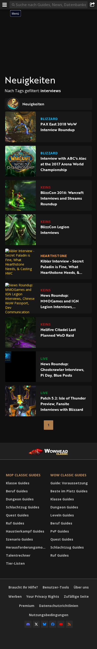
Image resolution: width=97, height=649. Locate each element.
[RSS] (69, 624)
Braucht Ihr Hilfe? (23, 587)
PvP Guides (59, 531)
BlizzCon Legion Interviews (54, 229)
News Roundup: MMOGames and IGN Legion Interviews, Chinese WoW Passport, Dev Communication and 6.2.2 (62, 300)
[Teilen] (92, 4)
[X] (36, 624)
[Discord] (28, 624)
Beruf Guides (17, 491)
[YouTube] (61, 624)
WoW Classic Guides (68, 475)
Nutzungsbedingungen (48, 615)
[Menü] (4, 4)
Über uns (81, 587)
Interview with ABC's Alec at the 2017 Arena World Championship (63, 163)
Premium (26, 605)
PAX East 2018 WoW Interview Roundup (58, 127)
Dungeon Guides (20, 499)
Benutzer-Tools (56, 587)
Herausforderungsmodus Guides (27, 547)
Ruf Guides (15, 523)
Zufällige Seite (76, 596)
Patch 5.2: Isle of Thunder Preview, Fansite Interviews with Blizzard (63, 403)
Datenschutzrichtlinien (58, 605)
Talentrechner (18, 555)
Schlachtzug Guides (22, 507)
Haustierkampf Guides (25, 531)
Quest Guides (17, 515)
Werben (15, 596)
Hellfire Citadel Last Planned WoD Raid (58, 332)
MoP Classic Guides (23, 475)
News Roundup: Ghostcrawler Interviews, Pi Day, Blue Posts (62, 369)
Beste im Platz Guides (69, 491)
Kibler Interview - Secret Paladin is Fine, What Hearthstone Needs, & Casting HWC (62, 266)
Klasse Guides (17, 483)
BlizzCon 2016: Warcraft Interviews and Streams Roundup (62, 198)
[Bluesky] (44, 624)
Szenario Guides (19, 539)
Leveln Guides (62, 515)
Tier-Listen (15, 563)
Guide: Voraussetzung (69, 483)
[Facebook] (52, 624)
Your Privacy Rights (42, 596)
